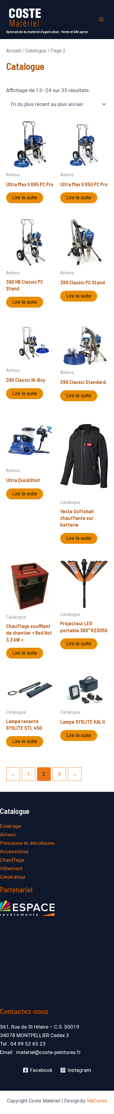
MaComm (97, 1101)
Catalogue (35, 51)
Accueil (13, 51)
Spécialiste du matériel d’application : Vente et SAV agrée (47, 32)
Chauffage (12, 860)
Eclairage (10, 826)
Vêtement (11, 868)
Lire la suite (24, 197)
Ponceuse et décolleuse (27, 843)
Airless (8, 834)
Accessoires (14, 851)
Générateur (13, 877)
